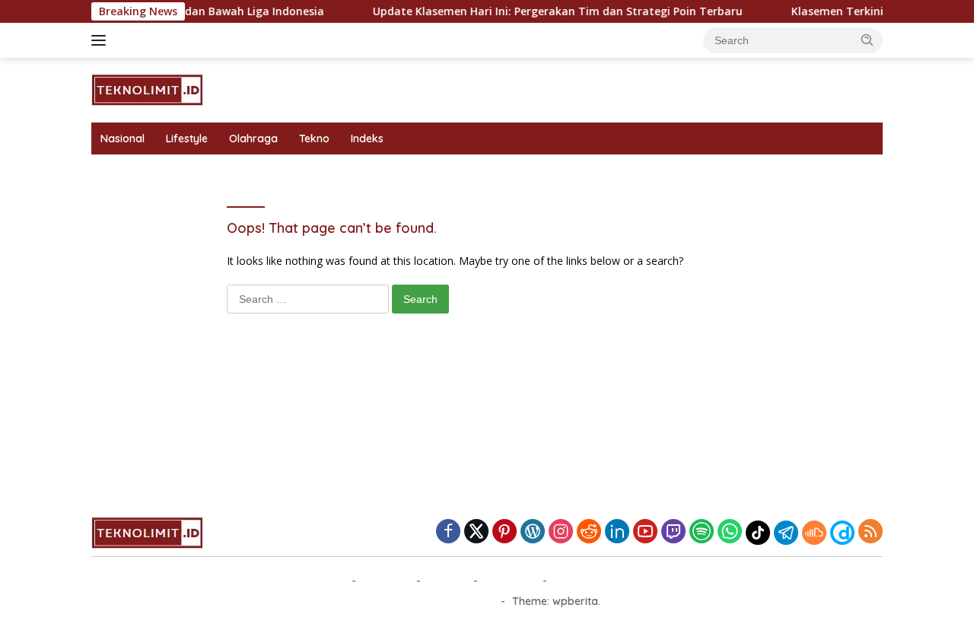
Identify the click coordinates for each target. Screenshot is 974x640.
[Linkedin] (617, 532)
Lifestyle (187, 138)
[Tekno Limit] (148, 88)
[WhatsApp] (730, 532)
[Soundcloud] (814, 533)
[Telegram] (786, 533)
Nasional (122, 138)
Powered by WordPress (434, 601)
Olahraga (253, 138)
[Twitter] (476, 532)
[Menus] (101, 40)
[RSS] (870, 532)
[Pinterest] (504, 532)
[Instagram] (561, 532)
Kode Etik (386, 580)
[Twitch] (673, 532)
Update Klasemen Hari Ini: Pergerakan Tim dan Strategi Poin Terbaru (549, 11)
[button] (867, 39)
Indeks (367, 138)
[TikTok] (758, 533)
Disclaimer (510, 580)
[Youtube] (645, 532)
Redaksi (447, 580)
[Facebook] (448, 532)
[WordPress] (532, 532)
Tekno (314, 138)
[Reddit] (589, 532)
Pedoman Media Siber (608, 580)
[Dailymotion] (842, 533)
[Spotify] (701, 532)
